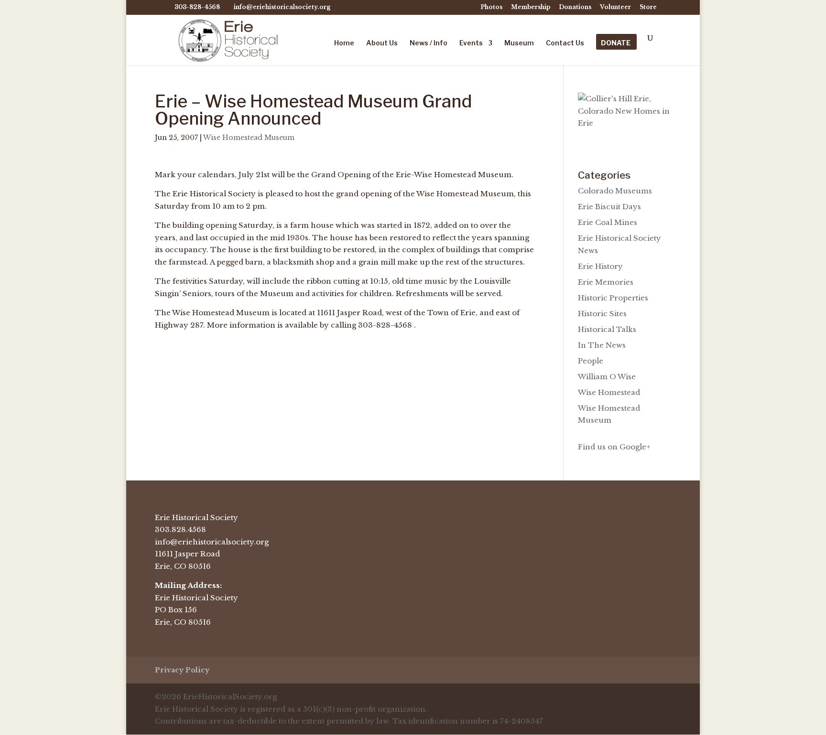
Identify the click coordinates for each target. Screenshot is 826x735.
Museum (519, 43)
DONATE (615, 43)
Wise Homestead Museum (248, 137)
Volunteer (615, 7)
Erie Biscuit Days (609, 206)
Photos (491, 7)
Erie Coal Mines (607, 222)
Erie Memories (605, 282)
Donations (575, 7)
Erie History (600, 266)
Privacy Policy (182, 670)
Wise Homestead (609, 392)
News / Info (428, 43)
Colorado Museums (615, 190)
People (590, 360)
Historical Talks (607, 329)
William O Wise (607, 376)
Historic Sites (602, 313)
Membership (530, 7)
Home (344, 43)
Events (471, 43)
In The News (602, 345)
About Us (382, 43)
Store (648, 7)
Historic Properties (613, 297)
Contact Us (565, 43)
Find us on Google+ (614, 446)
